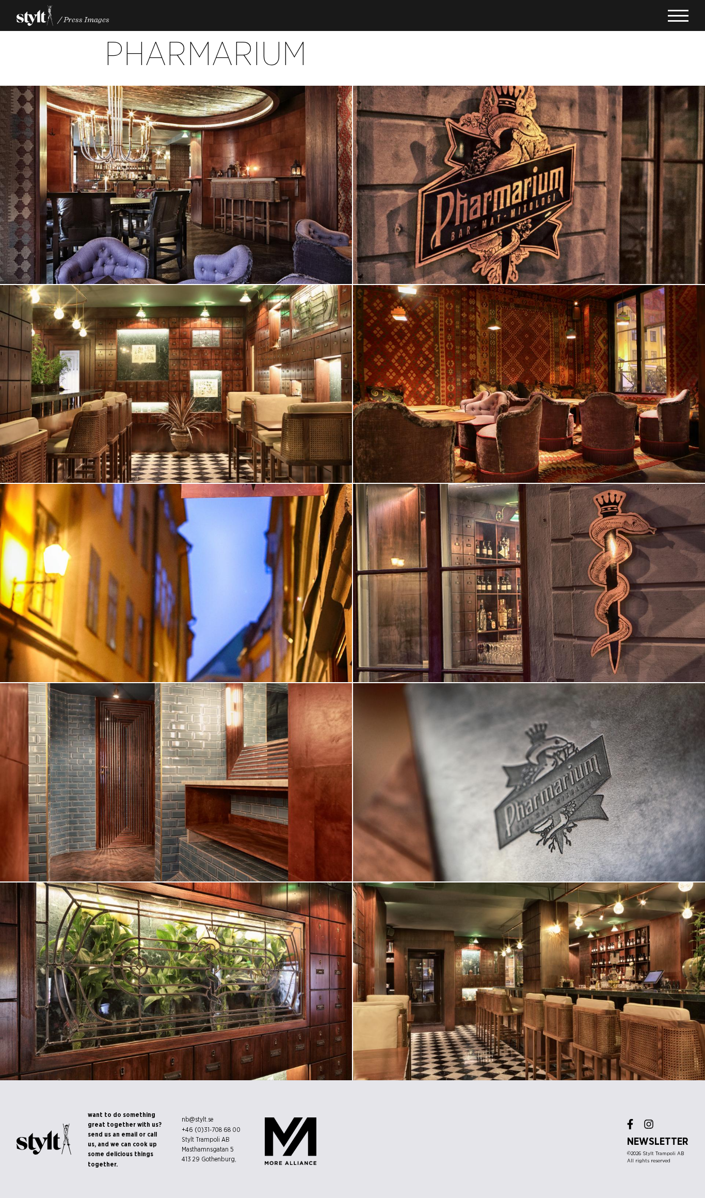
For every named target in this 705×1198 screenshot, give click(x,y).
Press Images (86, 18)
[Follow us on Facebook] (630, 1124)
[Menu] (678, 15)
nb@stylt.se (197, 1119)
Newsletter (657, 1141)
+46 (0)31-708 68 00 (211, 1129)
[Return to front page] (35, 15)
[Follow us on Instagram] (648, 1124)
